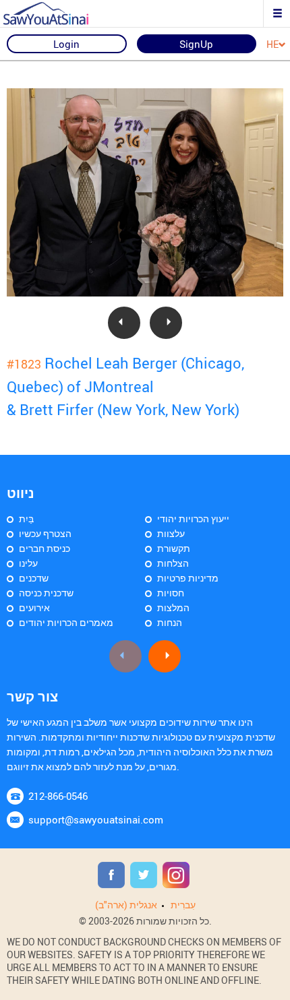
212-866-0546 (58, 796)
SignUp (196, 44)
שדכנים (34, 577)
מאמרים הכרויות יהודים (66, 622)
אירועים (34, 607)
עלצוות (171, 533)
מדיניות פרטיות (188, 577)
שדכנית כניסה (46, 592)
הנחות (169, 622)
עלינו (28, 563)
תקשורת (173, 548)
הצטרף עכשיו (45, 533)
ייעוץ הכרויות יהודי (193, 518)
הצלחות (173, 563)
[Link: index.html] (57, 13)
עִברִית (183, 904)
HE (272, 45)
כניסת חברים (44, 548)
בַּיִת (26, 518)
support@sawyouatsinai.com (95, 819)
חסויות (170, 592)
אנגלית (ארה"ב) (126, 904)
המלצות (173, 607)
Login (66, 44)
